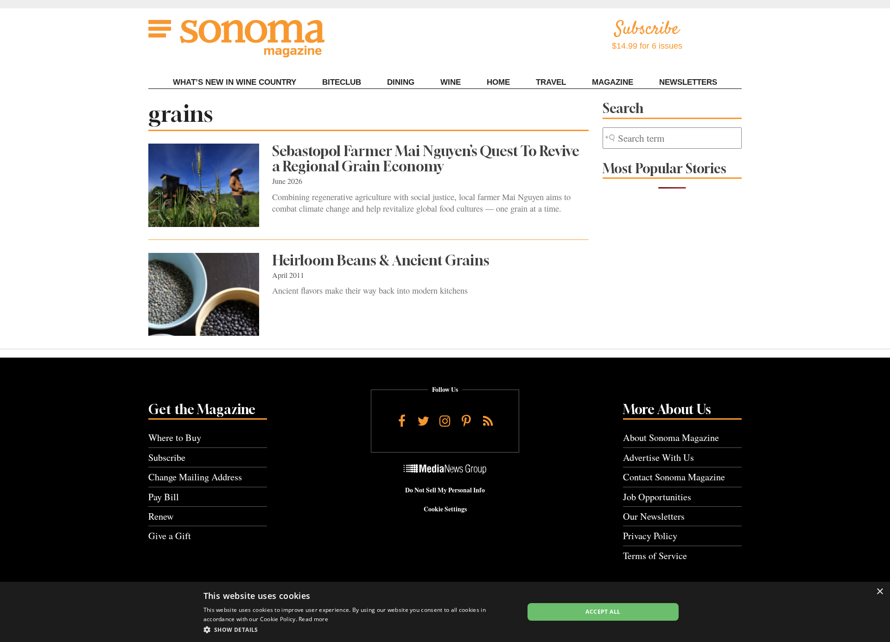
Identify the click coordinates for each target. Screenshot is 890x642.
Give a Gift (169, 535)
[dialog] (445, 612)
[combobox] (672, 138)
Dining (400, 82)
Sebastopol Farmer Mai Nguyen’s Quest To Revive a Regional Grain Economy (425, 159)
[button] (359, 629)
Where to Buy (174, 437)
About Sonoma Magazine (671, 437)
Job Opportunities (657, 497)
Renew (161, 516)
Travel (551, 82)
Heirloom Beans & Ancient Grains (381, 260)
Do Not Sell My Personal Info (445, 490)
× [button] (879, 591)
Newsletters (688, 82)
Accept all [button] (602, 612)
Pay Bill (163, 497)
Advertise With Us (658, 457)
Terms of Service (655, 555)
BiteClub (341, 82)
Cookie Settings (445, 509)
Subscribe (166, 457)
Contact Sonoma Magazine (674, 477)
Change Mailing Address (195, 477)
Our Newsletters (654, 516)
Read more (313, 619)
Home (498, 82)
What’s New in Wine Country (234, 82)
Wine (450, 82)
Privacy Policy (650, 535)
